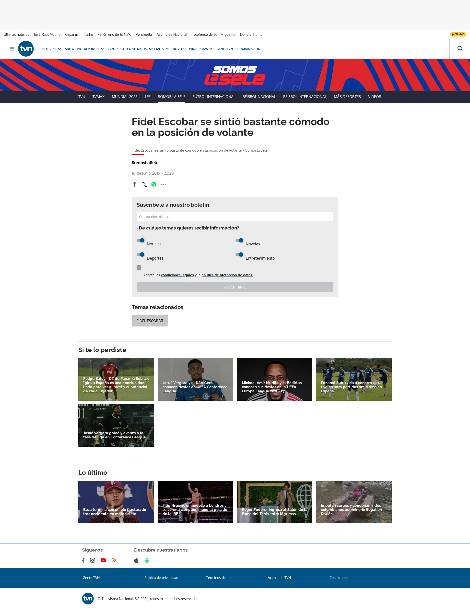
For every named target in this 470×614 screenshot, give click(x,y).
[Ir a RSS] (115, 560)
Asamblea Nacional (172, 34)
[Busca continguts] (459, 49)
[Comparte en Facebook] (135, 184)
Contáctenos (339, 578)
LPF (148, 96)
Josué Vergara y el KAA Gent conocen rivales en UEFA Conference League (195, 387)
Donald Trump (251, 34)
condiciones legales (177, 275)
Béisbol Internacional (305, 96)
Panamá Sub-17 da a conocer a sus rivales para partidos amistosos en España (351, 387)
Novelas (179, 49)
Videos (374, 96)
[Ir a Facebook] (84, 560)
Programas (198, 49)
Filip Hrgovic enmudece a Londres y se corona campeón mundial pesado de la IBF (195, 510)
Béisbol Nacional (259, 96)
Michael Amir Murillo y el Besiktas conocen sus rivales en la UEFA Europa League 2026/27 (272, 387)
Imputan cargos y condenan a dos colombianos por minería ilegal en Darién (351, 510)
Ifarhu (88, 34)
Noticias (49, 49)
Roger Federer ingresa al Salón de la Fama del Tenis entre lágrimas (274, 512)
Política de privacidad (161, 578)
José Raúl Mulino (47, 34)
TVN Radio (116, 49)
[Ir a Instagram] (93, 560)
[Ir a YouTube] (104, 560)
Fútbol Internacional (214, 96)
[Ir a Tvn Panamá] (26, 49)
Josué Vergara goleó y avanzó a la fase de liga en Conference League (114, 435)
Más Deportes (347, 96)
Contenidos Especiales (145, 49)
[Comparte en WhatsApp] (154, 184)
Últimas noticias (16, 34)
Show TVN (73, 49)
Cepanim (72, 34)
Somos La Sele (171, 96)
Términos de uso (219, 578)
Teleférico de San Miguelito (213, 34)
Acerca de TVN (279, 578)
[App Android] (148, 560)
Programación (248, 49)
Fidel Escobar (150, 320)
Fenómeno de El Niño (114, 34)
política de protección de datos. (227, 275)
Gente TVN (225, 49)
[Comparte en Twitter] (144, 184)
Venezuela (144, 34)
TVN (81, 96)
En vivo (459, 34)
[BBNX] (88, 598)
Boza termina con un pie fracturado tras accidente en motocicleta (114, 512)
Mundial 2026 (125, 96)
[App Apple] (137, 560)
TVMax (99, 96)
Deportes (91, 49)
